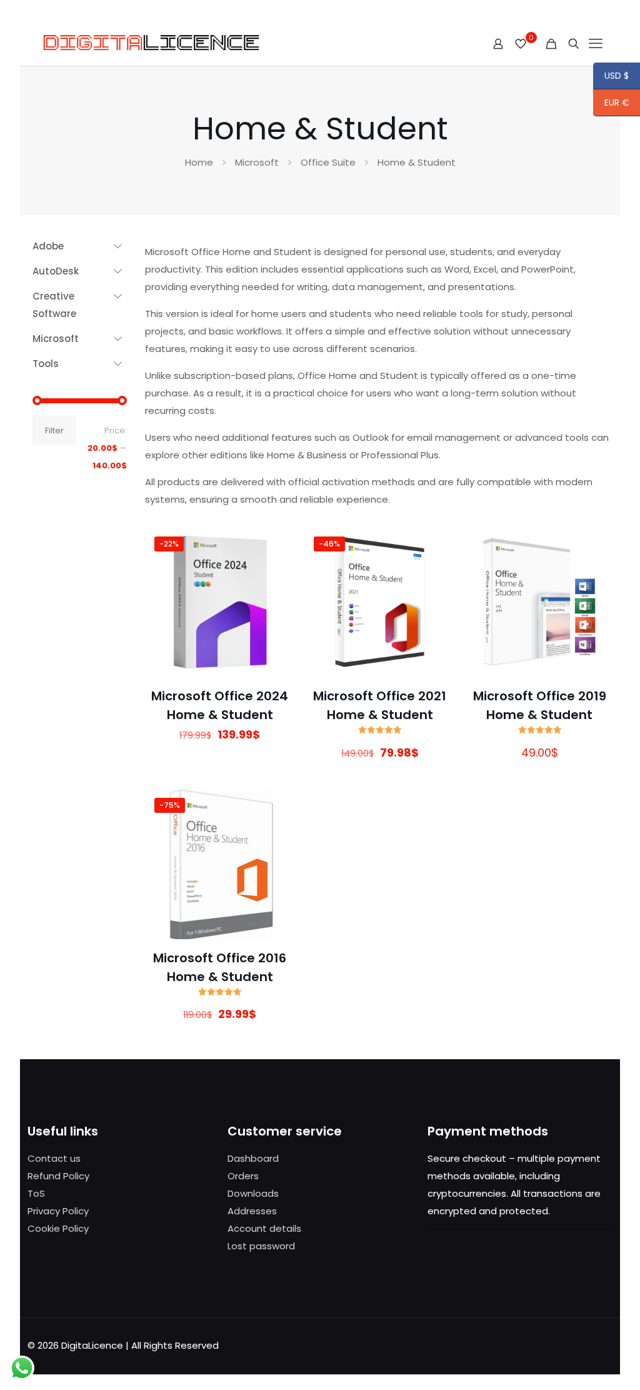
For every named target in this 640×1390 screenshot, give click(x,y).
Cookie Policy (58, 1228)
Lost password (261, 1245)
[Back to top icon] (580, 1364)
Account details (264, 1228)
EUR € (611, 103)
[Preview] (277, 625)
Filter (54, 430)
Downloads (253, 1193)
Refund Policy (58, 1175)
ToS (36, 1193)
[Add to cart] (277, 544)
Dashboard (253, 1158)
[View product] (277, 571)
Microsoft (257, 162)
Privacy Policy (58, 1210)
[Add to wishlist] (277, 598)
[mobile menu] (595, 43)
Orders (243, 1175)
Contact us (54, 1158)
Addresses (252, 1210)
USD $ (611, 76)
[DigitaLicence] (152, 44)
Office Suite (328, 162)
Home (199, 162)
